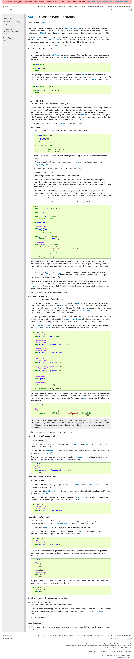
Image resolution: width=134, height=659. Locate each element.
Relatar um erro (8, 41)
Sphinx (126, 657)
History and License (113, 647)
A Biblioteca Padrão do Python (76, 6)
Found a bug (127, 655)
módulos (123, 6)
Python (7, 6)
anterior (109, 6)
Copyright (105, 642)
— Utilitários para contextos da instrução (12, 22)
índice (129, 6)
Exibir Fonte (7, 43)
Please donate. (127, 651)
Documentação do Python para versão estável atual (108, 2)
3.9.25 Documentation (57, 6)
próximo (116, 6)
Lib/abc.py (43, 23)
